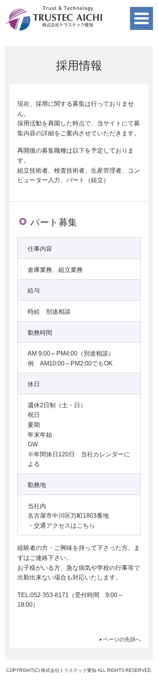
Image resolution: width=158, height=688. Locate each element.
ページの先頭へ (122, 639)
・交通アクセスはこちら (61, 525)
